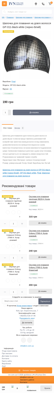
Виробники (6, 364)
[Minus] (9, 113)
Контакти (5, 358)
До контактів (27, 323)
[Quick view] (8, 212)
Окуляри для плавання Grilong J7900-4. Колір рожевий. (39, 233)
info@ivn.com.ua (27, 346)
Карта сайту (7, 361)
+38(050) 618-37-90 (27, 316)
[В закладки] (16, 388)
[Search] (4, 11)
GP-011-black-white (28, 173)
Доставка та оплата (10, 356)
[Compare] (19, 212)
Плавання (10, 17)
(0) (11, 89)
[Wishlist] (13, 212)
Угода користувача (24, 306)
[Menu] (4, 3)
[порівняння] (31, 388)
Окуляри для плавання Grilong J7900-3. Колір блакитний (39, 267)
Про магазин (7, 353)
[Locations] (35, 3)
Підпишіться (45, 301)
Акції (4, 366)
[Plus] (9, 111)
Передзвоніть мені (27, 318)
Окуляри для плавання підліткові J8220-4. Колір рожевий (39, 199)
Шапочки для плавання (24, 17)
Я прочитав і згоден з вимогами (27, 306)
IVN (3, 17)
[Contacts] (43, 3)
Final (13, 81)
